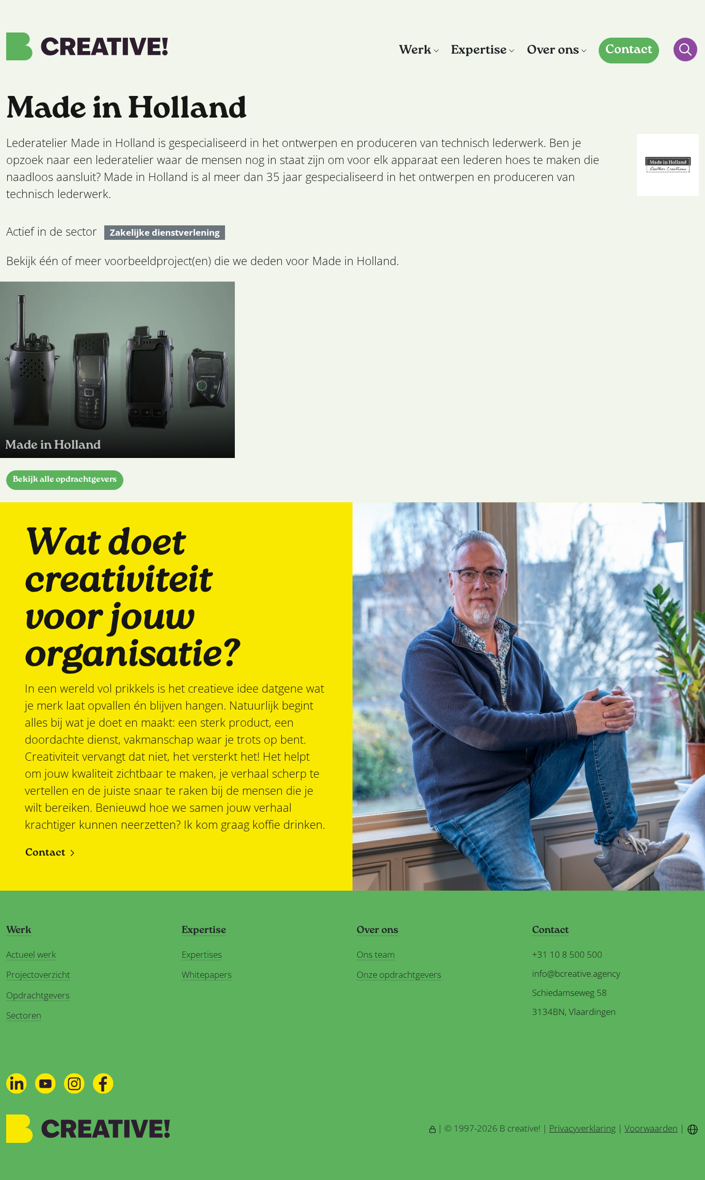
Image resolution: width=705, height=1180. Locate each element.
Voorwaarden (651, 1128)
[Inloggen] (432, 1128)
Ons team (376, 954)
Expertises (202, 954)
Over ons (553, 51)
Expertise (479, 51)
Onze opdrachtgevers (399, 974)
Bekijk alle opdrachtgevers (65, 480)
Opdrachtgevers (38, 995)
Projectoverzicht (38, 974)
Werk (415, 51)
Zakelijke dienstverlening (165, 232)
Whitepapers (207, 974)
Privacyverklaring (582, 1128)
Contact (628, 50)
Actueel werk (31, 954)
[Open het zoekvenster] (685, 49)
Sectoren (23, 1015)
